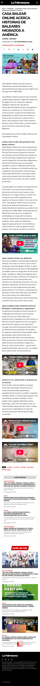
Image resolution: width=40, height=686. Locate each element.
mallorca (30, 467)
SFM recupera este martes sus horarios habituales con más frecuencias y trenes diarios (20, 499)
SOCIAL (6, 510)
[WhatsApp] (13, 49)
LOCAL (6, 496)
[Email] (28, 49)
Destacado (12, 39)
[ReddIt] (23, 49)
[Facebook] (4, 49)
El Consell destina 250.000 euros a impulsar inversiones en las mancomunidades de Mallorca (17, 513)
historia (23, 467)
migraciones (6, 469)
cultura (16, 467)
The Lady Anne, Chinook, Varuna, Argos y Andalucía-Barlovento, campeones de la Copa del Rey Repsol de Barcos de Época (19, 484)
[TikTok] (9, 660)
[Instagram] (5, 660)
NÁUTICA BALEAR (9, 481)
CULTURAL (10, 8)
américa (10, 467)
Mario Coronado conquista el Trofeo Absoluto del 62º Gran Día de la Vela (18, 529)
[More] (32, 49)
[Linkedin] (18, 49)
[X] (9, 49)
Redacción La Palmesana (14, 45)
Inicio (4, 8)
